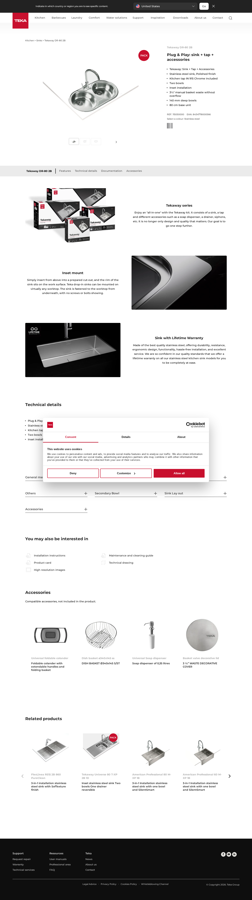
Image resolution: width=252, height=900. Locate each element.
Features (65, 171)
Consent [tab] (70, 437)
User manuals (58, 859)
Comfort (94, 17)
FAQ (52, 869)
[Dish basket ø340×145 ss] (101, 635)
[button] (165, 6)
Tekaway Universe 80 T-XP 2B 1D (99, 776)
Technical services (24, 869)
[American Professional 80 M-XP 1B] (151, 751)
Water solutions (116, 17)
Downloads (180, 17)
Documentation (111, 171)
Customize (124, 473)
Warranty (18, 864)
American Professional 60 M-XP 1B (202, 776)
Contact (218, 17)
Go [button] (204, 6)
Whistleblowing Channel (154, 884)
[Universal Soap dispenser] (151, 635)
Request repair (22, 859)
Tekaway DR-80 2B (39, 171)
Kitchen (40, 17)
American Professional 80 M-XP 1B (151, 776)
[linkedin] (234, 854)
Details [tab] (126, 437)
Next (116, 142)
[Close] (213, 6)
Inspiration (158, 17)
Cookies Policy (129, 884)
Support (138, 17)
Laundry (76, 17)
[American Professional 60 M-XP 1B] (202, 751)
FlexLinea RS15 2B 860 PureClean (46, 776)
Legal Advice (89, 884)
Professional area (60, 864)
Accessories (134, 171)
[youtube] (229, 854)
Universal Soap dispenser (149, 658)
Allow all (179, 473)
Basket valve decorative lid (201, 658)
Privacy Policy (108, 884)
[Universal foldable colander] (50, 635)
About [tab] (181, 437)
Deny (73, 473)
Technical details (86, 171)
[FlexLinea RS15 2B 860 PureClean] (50, 751)
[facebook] (223, 854)
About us (200, 17)
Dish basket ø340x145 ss (98, 658)
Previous (22, 776)
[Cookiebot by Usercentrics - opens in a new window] (189, 425)
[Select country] (237, 18)
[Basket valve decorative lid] (202, 635)
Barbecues (59, 17)
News (88, 859)
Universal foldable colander (49, 658)
